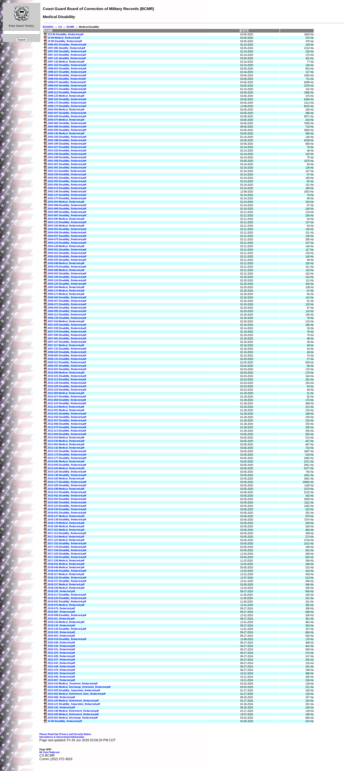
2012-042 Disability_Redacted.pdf (67, 417)
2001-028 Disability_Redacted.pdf (67, 150)
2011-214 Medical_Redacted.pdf (66, 406)
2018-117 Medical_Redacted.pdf (66, 574)
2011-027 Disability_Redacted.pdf (67, 396)
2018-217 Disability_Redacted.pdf (67, 594)
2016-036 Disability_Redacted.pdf (67, 509)
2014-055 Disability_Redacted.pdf (67, 464)
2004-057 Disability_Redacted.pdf (67, 236)
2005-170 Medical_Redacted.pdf (66, 290)
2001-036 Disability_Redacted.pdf (67, 154)
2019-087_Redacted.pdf (61, 611)
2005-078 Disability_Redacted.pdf (67, 266)
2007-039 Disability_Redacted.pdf (67, 328)
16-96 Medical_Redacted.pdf (64, 37)
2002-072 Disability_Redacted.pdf (67, 188)
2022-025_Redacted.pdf (61, 673)
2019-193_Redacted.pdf (61, 632)
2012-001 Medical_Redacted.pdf (66, 410)
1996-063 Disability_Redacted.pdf (67, 44)
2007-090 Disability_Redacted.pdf (67, 335)
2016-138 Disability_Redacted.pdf (67, 519)
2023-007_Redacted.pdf (61, 680)
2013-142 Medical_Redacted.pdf (66, 447)
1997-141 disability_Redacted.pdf (67, 58)
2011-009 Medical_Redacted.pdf (66, 393)
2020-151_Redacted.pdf (61, 649)
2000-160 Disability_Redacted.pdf (67, 136)
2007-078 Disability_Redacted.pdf (67, 331)
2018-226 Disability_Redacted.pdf (67, 598)
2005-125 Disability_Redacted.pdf (67, 283)
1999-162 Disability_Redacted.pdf (67, 99)
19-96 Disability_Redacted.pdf (65, 41)
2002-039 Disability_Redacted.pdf (67, 174)
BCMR (70, 27)
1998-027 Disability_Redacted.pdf (67, 72)
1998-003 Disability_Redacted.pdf (67, 68)
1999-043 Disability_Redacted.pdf (67, 85)
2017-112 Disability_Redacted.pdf (67, 533)
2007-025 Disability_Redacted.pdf (67, 324)
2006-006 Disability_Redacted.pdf (67, 297)
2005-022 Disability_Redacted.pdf (67, 253)
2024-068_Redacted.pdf (61, 697)
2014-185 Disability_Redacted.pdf (67, 485)
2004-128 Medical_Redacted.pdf (66, 246)
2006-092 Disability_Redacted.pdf (67, 307)
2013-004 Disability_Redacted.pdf (67, 434)
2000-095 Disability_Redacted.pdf (67, 130)
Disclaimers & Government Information (61, 737)
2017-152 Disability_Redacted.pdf (67, 543)
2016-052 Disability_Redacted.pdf (67, 512)
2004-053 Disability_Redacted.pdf (67, 229)
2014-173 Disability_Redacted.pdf (67, 482)
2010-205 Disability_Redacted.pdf (67, 386)
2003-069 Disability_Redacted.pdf (67, 208)
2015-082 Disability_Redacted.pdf (67, 502)
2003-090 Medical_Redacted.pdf (66, 218)
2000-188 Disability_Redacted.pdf (67, 140)
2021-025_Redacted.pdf (61, 652)
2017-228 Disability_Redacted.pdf (67, 557)
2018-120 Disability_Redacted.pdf (67, 577)
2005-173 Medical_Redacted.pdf (66, 294)
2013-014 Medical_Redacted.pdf (66, 437)
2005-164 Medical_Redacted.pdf (66, 287)
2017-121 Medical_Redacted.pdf (66, 540)
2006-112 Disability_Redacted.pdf (67, 314)
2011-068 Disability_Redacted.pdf (67, 400)
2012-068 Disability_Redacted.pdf (67, 423)
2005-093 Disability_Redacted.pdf (67, 273)
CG (60, 27)
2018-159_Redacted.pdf (61, 591)
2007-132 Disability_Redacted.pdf (67, 348)
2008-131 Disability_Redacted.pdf (67, 359)
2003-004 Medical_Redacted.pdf (66, 201)
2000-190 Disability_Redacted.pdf (67, 143)
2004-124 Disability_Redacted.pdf (67, 242)
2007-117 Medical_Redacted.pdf (66, 345)
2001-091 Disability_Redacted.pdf (67, 167)
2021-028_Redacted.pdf (61, 656)
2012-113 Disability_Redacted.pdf (67, 430)
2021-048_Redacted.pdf (61, 666)
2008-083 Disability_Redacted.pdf (67, 355)
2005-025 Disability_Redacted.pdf (67, 259)
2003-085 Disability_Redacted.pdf (67, 212)
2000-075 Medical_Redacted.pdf (66, 119)
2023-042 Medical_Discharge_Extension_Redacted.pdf (79, 687)
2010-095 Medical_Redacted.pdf (66, 372)
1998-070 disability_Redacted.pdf (67, 82)
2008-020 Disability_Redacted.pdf (67, 352)
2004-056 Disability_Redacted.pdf (67, 232)
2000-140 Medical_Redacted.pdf (66, 133)
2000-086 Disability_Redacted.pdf (67, 126)
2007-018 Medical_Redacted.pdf (66, 321)
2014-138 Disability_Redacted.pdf (67, 475)
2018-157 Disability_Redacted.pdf (67, 581)
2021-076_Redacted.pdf (61, 669)
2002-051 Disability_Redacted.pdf (67, 177)
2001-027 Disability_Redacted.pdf (67, 147)
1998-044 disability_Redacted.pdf (67, 78)
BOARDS (48, 27)
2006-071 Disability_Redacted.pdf (67, 304)
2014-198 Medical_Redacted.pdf (66, 488)
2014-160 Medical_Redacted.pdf (66, 478)
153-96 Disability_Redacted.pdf (65, 34)
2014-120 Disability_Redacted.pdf (67, 471)
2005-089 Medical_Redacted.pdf (66, 270)
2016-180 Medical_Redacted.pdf (66, 526)
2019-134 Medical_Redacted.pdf (66, 622)
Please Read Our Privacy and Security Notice (65, 734)
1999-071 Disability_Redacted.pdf (67, 89)
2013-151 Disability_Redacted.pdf (67, 451)
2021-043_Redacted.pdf (61, 663)
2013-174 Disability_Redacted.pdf (67, 454)
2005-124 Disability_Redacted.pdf (67, 280)
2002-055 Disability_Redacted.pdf (67, 181)
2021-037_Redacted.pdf (61, 659)
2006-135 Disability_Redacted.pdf (67, 318)
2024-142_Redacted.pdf (61, 707)
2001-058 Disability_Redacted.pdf (67, 160)
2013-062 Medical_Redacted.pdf (66, 444)
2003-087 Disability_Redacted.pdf (67, 215)
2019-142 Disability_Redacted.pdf (67, 628)
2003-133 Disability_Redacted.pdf (67, 222)
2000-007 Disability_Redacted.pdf (67, 113)
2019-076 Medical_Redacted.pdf (66, 605)
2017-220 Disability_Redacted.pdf (67, 553)
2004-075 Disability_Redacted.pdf (67, 239)
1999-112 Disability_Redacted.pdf (67, 92)
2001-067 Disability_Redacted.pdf (67, 164)
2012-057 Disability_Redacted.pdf (67, 420)
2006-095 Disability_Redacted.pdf (67, 311)
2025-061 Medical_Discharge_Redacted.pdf (73, 717)
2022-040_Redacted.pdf (61, 676)
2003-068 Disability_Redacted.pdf (67, 205)
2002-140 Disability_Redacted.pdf (67, 191)
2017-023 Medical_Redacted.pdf (66, 529)
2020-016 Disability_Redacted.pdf (67, 639)
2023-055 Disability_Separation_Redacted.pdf (74, 690)
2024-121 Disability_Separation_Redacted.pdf (74, 704)
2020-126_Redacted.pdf (61, 646)
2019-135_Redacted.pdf (61, 625)
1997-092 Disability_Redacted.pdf (67, 51)
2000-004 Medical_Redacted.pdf (66, 109)
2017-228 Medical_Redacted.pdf (66, 560)
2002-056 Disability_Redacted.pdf (67, 184)
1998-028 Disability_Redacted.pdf (67, 75)
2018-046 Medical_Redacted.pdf (66, 567)
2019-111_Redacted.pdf (61, 618)
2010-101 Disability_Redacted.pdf (67, 376)
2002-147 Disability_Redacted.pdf (67, 195)
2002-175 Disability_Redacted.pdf (67, 198)
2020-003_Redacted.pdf (61, 635)
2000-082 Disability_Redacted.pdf (67, 123)
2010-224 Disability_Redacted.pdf (67, 389)
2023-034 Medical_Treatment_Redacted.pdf (72, 683)
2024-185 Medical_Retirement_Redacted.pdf (73, 714)
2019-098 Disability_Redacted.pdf (67, 615)
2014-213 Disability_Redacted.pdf (67, 492)
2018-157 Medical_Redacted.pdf (66, 584)
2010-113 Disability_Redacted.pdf (67, 379)
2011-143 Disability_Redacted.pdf (67, 403)
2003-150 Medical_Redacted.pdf (66, 225)
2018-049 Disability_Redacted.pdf (67, 570)
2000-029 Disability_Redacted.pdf (67, 116)
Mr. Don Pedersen (49, 752)
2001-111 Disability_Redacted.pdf (67, 171)
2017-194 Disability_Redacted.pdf (67, 550)
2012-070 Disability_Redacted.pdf (67, 427)
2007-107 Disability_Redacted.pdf (67, 341)
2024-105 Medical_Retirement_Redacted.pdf (73, 700)
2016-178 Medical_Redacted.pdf (66, 523)
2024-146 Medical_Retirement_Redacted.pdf (73, 710)
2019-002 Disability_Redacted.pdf (67, 601)
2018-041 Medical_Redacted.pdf (66, 564)
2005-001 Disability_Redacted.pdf (67, 249)
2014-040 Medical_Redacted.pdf (66, 461)
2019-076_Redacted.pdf (61, 608)
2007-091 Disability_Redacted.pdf (67, 338)
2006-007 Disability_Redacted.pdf (67, 300)
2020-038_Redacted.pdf (61, 642)
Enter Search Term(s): (22, 25)
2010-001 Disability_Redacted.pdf (67, 369)
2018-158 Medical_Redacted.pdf (66, 587)
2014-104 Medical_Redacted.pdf (66, 468)
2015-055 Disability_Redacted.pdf (67, 499)
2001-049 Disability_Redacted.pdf (67, 157)
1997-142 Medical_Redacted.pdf (66, 61)
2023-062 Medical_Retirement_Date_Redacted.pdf (76, 693)
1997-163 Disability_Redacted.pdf (67, 65)
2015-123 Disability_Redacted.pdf (67, 505)
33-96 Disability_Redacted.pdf (65, 721)
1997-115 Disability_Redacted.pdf (67, 54)
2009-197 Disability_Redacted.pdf (67, 365)
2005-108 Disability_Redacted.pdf (67, 277)
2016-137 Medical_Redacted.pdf (66, 516)
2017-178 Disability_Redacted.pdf (67, 546)
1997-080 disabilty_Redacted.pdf (66, 48)
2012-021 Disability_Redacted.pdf (67, 413)
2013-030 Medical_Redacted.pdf (66, 441)
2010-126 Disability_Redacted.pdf (67, 382)
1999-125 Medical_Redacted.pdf (66, 95)
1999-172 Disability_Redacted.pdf (67, 106)
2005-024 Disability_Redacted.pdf (67, 256)
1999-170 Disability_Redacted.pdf (67, 102)
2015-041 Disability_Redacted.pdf (67, 495)
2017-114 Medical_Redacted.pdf (66, 536)
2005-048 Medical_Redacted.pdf (66, 263)
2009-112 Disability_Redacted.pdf (67, 362)
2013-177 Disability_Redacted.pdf (67, 458)
